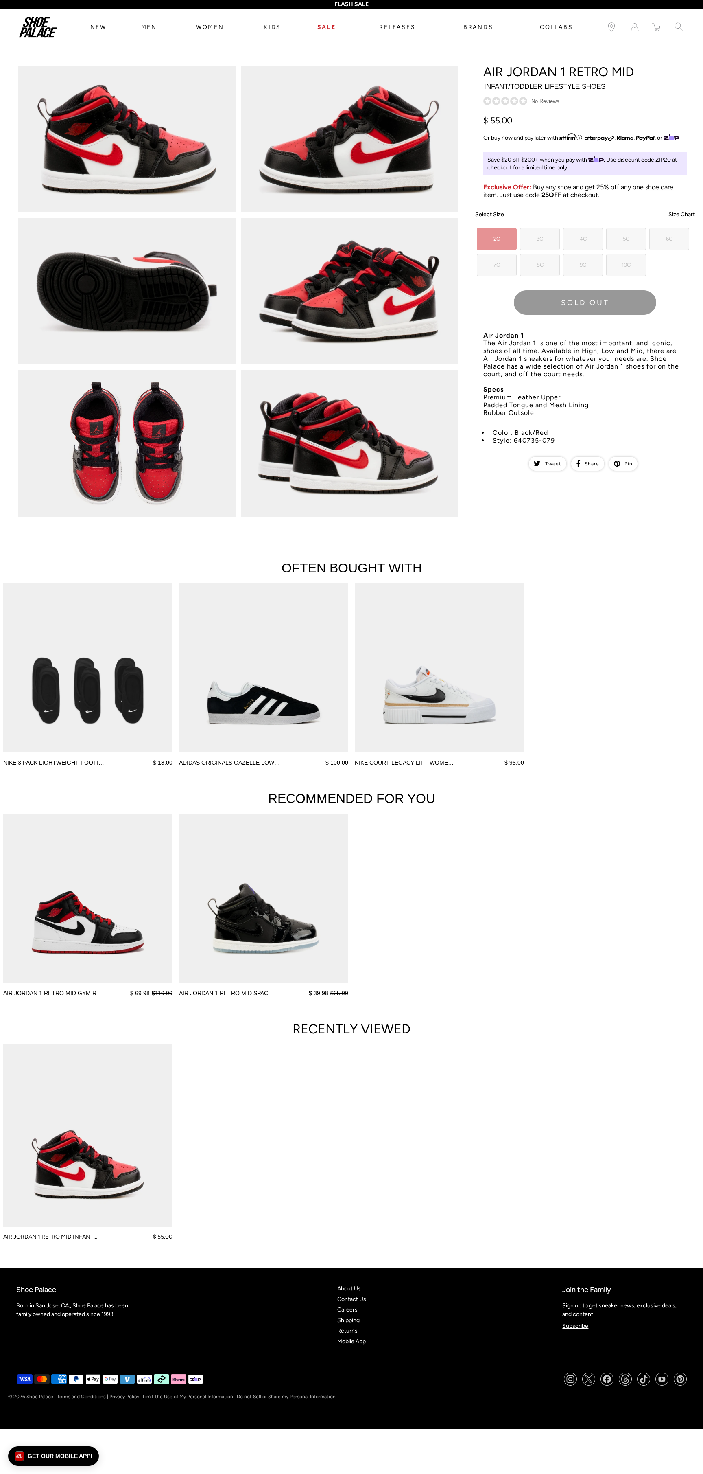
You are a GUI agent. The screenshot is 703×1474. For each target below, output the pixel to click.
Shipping (348, 1320)
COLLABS (556, 27)
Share (592, 464)
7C (496, 265)
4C (583, 239)
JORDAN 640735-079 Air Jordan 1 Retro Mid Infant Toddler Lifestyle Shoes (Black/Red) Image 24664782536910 (113, 225)
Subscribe (575, 1326)
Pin (628, 464)
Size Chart (681, 214)
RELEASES (397, 27)
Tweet (553, 464)
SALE (326, 27)
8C (540, 265)
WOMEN (210, 27)
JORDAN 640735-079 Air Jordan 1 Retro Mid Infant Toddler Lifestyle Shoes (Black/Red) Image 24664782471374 (113, 72)
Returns (347, 1330)
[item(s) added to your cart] (656, 27)
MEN (149, 27)
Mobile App (351, 1341)
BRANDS (478, 27)
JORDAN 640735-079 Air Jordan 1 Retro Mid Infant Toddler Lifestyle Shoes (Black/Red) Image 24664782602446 (113, 377)
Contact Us (351, 1299)
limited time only (546, 167)
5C (626, 239)
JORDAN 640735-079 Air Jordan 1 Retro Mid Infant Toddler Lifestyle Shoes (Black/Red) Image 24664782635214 (336, 377)
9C (583, 265)
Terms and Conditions (81, 1396)
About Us (349, 1288)
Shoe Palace (39, 1396)
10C (626, 265)
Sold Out (585, 302)
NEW (98, 27)
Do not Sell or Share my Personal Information (286, 1396)
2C (496, 239)
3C (540, 239)
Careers (347, 1309)
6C (669, 239)
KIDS (272, 27)
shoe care (659, 187)
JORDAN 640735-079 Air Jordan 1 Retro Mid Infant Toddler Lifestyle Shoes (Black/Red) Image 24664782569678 (336, 225)
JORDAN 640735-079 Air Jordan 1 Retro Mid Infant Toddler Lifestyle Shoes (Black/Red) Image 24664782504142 (336, 72)
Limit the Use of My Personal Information (188, 1396)
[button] (53, 1456)
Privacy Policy (124, 1396)
